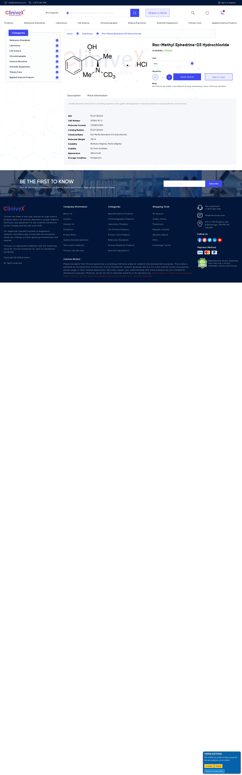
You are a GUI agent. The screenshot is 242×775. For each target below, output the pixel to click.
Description (74, 95)
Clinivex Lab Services (73, 250)
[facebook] (199, 240)
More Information (97, 95)
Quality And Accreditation (76, 240)
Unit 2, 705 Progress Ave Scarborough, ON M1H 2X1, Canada (217, 224)
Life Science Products (118, 229)
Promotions (158, 224)
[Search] (134, 13)
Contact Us (68, 224)
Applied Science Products (120, 214)
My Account (158, 214)
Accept (210, 766)
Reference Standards (118, 240)
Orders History (160, 219)
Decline (218, 766)
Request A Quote (161, 229)
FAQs (155, 240)
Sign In (223, 3)
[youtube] (220, 240)
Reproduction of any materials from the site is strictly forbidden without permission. (223, 263)
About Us (67, 214)
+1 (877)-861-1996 (39, 3)
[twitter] (209, 240)
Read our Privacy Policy (214, 771)
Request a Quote (157, 13)
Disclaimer (68, 229)
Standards (87, 33)
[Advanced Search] (193, 12)
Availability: (157, 50)
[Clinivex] (22, 13)
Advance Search (160, 235)
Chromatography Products (121, 219)
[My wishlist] (207, 12)
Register (232, 3)
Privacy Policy (69, 235)
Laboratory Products (118, 224)
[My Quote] (222, 13)
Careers (67, 219)
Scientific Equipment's (118, 250)
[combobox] (98, 13)
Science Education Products (121, 245)
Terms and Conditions (73, 245)
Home (70, 33)
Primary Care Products (119, 235)
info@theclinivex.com (17, 3)
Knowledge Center (162, 245)
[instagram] (204, 240)
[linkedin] (215, 240)
